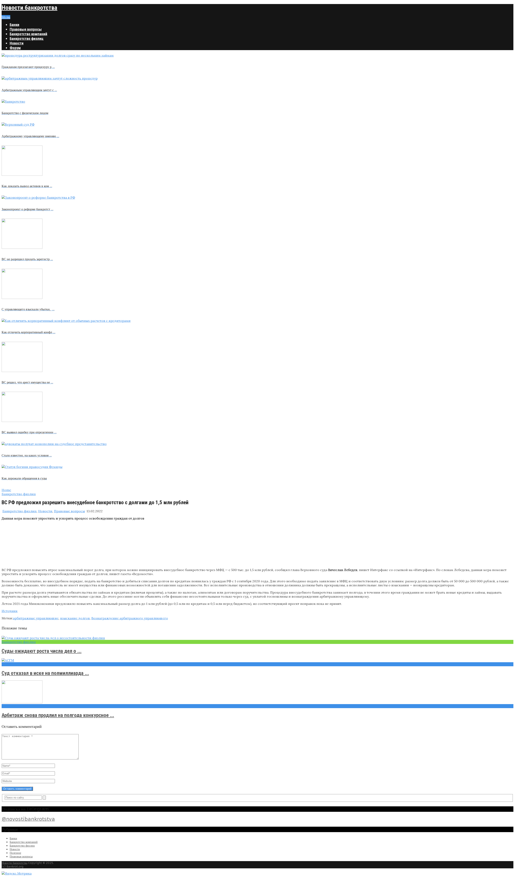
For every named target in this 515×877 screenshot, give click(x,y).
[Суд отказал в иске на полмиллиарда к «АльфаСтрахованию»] (257, 660)
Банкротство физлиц (26, 38)
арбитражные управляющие (36, 618)
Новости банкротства (29, 7)
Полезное (15, 853)
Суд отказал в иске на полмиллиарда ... (45, 673)
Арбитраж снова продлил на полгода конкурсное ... (58, 715)
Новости (17, 43)
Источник (10, 611)
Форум (15, 47)
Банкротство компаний (28, 34)
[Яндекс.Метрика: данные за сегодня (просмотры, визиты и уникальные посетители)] (17, 873)
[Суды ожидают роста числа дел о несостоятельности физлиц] (257, 638)
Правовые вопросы (26, 29)
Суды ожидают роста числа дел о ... (41, 651)
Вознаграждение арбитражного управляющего (129, 618)
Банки (14, 24)
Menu (6, 17)
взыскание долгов (75, 618)
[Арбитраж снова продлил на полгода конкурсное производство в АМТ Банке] (257, 692)
